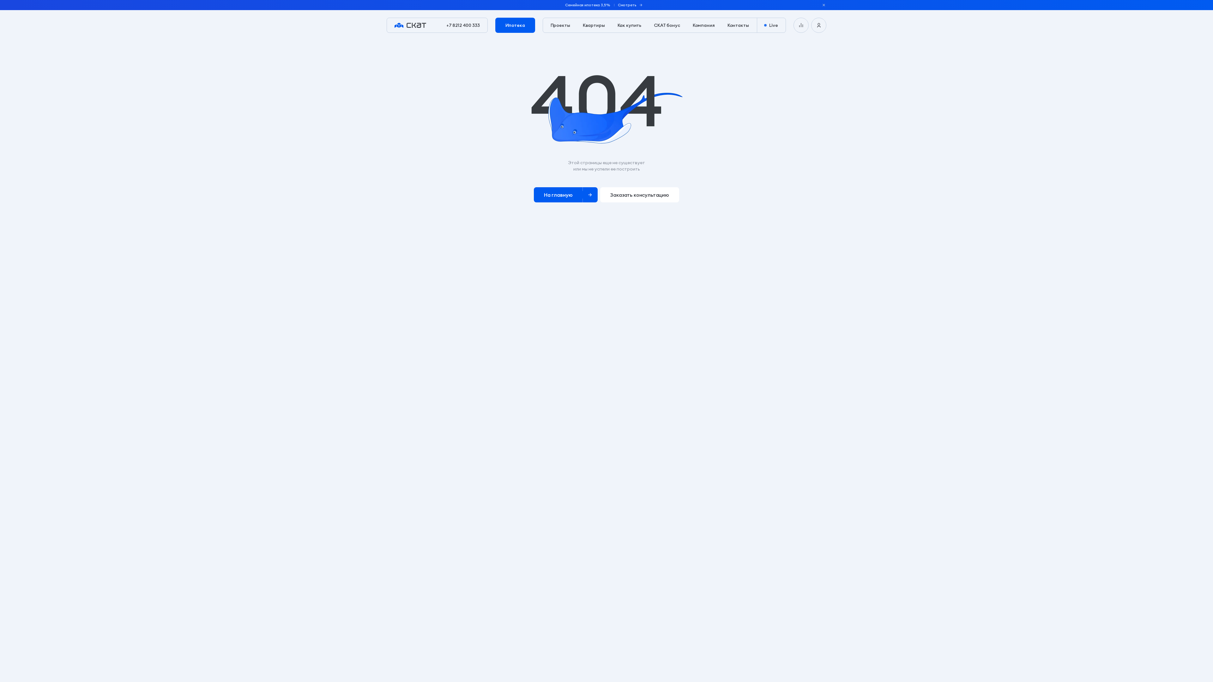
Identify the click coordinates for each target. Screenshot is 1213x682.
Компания (704, 25)
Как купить (630, 25)
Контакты (738, 25)
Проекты (560, 25)
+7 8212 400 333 (463, 25)
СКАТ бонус (667, 25)
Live (773, 25)
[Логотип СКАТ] (410, 25)
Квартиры (594, 25)
